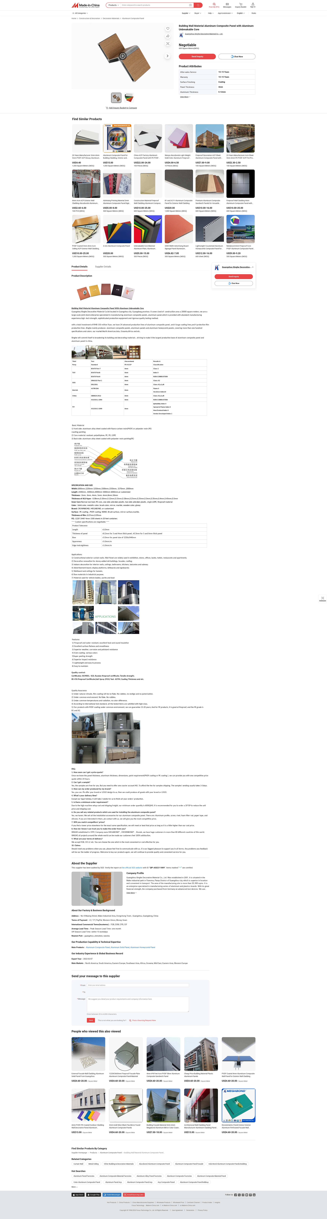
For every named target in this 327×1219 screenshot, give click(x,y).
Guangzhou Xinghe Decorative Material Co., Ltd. (204, 34)
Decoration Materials (111, 18)
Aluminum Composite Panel (133, 18)
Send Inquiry (197, 56)
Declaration (190, 1210)
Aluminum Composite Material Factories (115, 1176)
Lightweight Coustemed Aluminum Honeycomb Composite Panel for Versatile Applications (209, 247)
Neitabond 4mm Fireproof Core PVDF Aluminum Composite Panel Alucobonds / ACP (239, 247)
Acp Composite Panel (166, 1182)
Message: (82, 999)
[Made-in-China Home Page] (85, 5)
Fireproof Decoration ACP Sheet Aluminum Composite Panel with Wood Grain (208, 157)
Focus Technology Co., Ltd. (145, 1210)
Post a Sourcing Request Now (142, 1020)
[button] (190, 5)
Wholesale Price (178, 1202)
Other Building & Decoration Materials (119, 1164)
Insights (217, 1202)
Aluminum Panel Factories (84, 1176)
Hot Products (111, 1202)
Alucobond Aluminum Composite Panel (154, 1164)
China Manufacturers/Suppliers (143, 1202)
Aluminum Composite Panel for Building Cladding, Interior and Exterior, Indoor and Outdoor (115, 157)
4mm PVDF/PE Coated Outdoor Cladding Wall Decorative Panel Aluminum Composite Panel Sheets (88, 1128)
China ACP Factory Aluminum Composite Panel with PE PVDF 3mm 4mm (146, 157)
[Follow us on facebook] (235, 1194)
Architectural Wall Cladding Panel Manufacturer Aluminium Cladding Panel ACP (200, 1128)
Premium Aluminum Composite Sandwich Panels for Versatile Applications (208, 202)
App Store (78, 1194)
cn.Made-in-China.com (187, 1205)
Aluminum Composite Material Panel (211, 1176)
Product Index (207, 1202)
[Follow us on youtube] (246, 1194)
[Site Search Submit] (198, 5)
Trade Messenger (112, 1194)
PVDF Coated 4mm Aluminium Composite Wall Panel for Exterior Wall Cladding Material (238, 1076)
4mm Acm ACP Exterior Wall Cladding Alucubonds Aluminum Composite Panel (84, 202)
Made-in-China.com (152, 1205)
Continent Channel (193, 1202)
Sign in (252, 6)
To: (84, 992)
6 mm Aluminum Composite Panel (116, 246)
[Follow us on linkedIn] (254, 1194)
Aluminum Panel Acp (113, 1182)
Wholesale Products (163, 1202)
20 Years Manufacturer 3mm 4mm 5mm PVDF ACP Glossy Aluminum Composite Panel (85, 157)
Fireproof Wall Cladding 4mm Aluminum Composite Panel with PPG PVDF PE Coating (239, 202)
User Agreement (177, 1210)
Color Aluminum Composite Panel (87, 1182)
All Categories (80, 13)
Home (74, 18)
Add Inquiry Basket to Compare (123, 107)
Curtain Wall (78, 1164)
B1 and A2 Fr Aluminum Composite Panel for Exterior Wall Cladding (178, 201)
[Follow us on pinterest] (250, 1194)
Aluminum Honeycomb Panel (142, 947)
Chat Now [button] (238, 56)
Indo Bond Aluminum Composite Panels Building (228, 1164)
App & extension (224, 13)
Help (210, 13)
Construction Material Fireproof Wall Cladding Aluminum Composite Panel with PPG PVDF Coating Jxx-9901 (148, 202)
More (74, 1187)
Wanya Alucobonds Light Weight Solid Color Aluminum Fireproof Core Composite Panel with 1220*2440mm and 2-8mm (177, 157)
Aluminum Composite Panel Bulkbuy (194, 1182)
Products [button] (113, 5)
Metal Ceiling (94, 1164)
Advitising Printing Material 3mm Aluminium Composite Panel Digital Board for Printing (117, 202)
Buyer (197, 13)
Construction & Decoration (89, 18)
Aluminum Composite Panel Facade (189, 1164)
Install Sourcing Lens (135, 1194)
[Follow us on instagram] (243, 1194)
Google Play (93, 1194)
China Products (124, 1202)
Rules (254, 13)
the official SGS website (132, 867)
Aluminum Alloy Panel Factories (149, 1176)
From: (83, 985)
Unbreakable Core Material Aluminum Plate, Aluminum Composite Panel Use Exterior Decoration (145, 247)
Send (91, 1020)
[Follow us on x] (239, 1194)
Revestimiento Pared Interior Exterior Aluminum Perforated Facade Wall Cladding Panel (236, 1128)
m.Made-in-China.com (169, 1205)
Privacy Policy (202, 1210)
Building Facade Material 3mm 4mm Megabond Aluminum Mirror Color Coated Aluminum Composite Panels (163, 1128)
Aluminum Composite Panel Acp (139, 1182)
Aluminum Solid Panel (120, 947)
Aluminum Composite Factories (179, 1176)
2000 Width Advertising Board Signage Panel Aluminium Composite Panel (176, 247)
